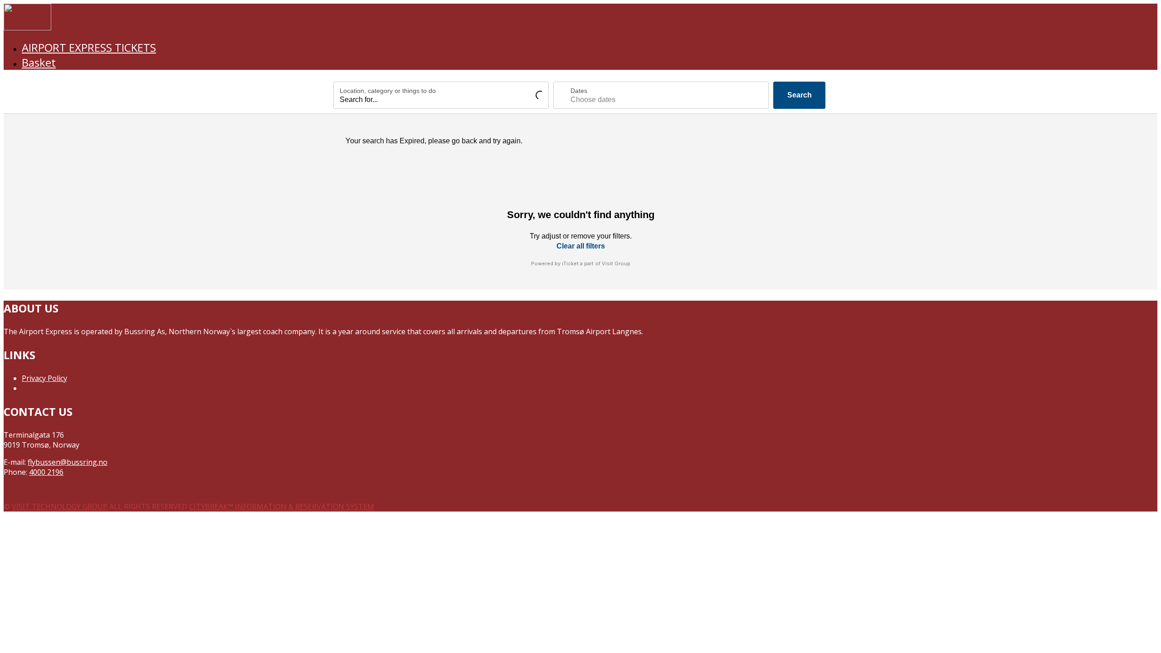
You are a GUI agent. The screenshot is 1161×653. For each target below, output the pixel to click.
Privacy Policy (44, 378)
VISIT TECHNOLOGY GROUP (59, 507)
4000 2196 (46, 472)
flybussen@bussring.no (67, 462)
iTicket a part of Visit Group (596, 263)
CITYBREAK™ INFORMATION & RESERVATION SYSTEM (281, 507)
